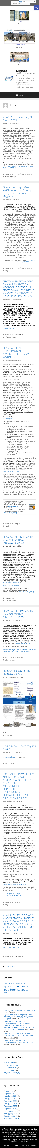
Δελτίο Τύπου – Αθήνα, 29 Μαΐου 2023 (17, 119)
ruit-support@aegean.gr (26, 592)
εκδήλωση (8, 177)
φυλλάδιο (8, 735)
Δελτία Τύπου (19, 174)
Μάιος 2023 (9, 1091)
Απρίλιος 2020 (10, 1108)
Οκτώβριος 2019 (10, 1116)
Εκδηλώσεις (28, 174)
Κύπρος (12, 983)
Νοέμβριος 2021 (10, 1096)
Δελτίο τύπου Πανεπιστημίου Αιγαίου (19, 747)
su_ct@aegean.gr (8, 418)
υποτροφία (29, 990)
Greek (24, 1)
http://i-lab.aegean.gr (10, 513)
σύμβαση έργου (10, 337)
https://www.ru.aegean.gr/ (11, 582)
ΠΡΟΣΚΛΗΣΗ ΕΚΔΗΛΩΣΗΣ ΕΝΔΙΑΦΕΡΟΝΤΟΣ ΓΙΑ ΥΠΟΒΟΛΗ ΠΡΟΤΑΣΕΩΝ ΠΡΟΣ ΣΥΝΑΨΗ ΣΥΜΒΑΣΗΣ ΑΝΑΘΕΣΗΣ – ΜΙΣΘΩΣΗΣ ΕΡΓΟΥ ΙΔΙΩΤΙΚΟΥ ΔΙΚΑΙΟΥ (18, 289)
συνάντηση (22, 986)
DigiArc (21, 71)
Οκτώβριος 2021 (10, 1098)
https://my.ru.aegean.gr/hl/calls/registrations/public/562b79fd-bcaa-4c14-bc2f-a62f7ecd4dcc (19, 650)
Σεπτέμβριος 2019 (11, 1118)
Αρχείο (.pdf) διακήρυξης (11, 947)
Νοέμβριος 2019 (10, 1113)
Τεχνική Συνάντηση (12, 1073)
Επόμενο (11, 966)
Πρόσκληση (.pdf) (8, 328)
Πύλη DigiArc (19, 47)
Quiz (19, 65)
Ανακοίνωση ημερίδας (14, 893)
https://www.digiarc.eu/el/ (11, 471)
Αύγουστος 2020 (10, 1106)
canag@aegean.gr (14, 506)
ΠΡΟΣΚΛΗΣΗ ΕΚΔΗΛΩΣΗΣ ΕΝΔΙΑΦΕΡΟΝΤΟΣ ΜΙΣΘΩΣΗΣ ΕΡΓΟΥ (18, 539)
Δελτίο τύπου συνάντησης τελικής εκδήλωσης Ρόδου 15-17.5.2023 (18, 167)
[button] (36, 7)
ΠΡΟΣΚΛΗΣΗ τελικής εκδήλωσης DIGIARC (22, 261)
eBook (20, 24)
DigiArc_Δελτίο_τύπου (10, 757)
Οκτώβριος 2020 (10, 1103)
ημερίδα (14, 177)
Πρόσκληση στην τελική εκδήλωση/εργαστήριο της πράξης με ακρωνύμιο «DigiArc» (17, 192)
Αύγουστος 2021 (10, 1101)
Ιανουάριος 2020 (11, 1111)
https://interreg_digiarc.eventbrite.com (15, 884)
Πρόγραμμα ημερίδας (14, 895)
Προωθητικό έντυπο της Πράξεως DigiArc (16, 672)
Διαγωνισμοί (18, 335)
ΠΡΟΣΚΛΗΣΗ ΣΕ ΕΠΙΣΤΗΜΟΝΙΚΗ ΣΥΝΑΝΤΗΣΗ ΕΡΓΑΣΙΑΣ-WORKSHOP (16, 352)
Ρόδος (18, 983)
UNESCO (6, 983)
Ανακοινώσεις (9, 174)
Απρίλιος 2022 (10, 1093)
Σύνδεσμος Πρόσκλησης (11, 585)
